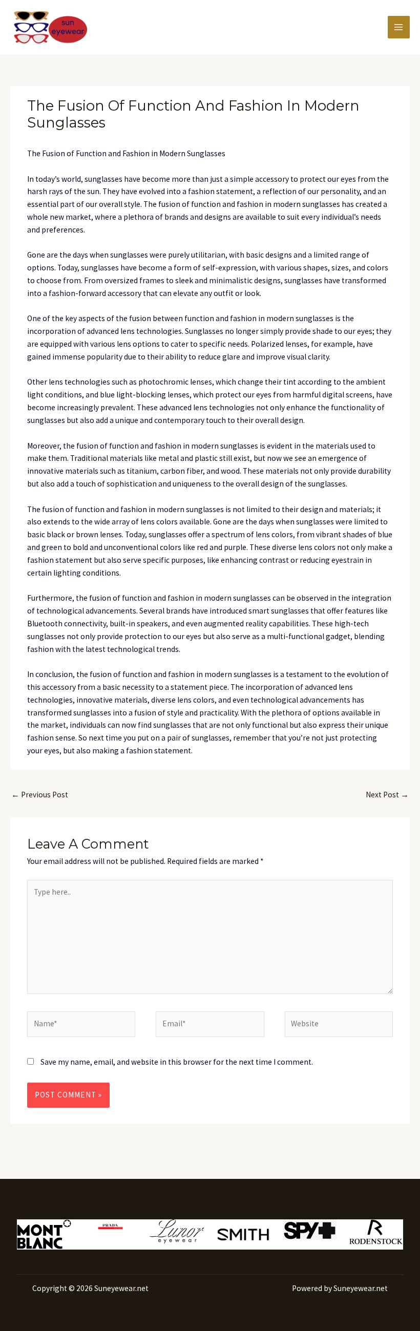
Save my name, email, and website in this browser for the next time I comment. (176, 1062)
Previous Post (39, 794)
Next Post (387, 794)
